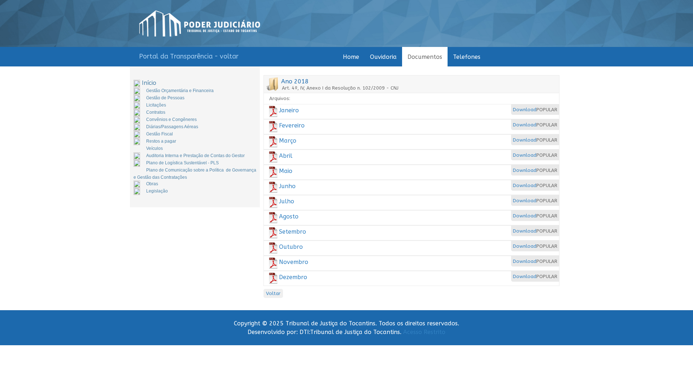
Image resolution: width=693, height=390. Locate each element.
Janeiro (289, 110)
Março (287, 140)
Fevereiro (292, 125)
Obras (152, 183)
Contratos (155, 112)
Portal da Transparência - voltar (189, 56)
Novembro (293, 262)
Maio (285, 171)
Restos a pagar (161, 141)
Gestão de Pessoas (165, 97)
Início (149, 82)
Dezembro (293, 277)
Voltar (273, 293)
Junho (287, 186)
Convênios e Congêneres (171, 119)
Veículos (154, 148)
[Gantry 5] (200, 23)
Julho (286, 201)
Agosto (288, 216)
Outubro (291, 246)
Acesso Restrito (424, 332)
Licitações (156, 105)
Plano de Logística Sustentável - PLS (182, 162)
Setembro (292, 231)
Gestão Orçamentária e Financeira (180, 90)
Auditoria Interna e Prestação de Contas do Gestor (195, 155)
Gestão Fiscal (159, 133)
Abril (285, 155)
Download (524, 109)
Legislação (157, 191)
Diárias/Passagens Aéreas (172, 126)
